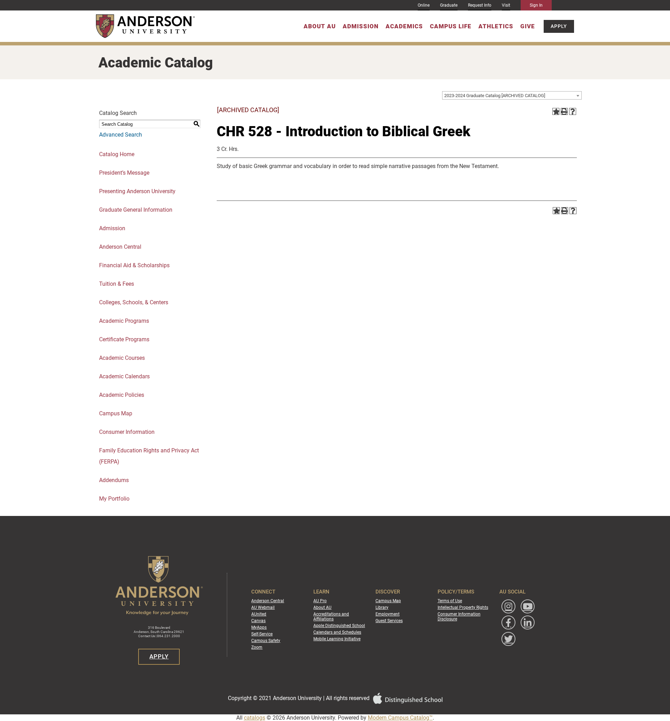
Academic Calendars (124, 376)
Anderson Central (120, 246)
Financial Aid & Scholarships (134, 265)
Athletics (495, 26)
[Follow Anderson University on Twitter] (508, 639)
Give (527, 26)
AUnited (258, 614)
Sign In (536, 5)
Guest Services (389, 620)
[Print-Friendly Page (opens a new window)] (564, 111)
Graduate (448, 5)
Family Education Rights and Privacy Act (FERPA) (149, 456)
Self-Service (262, 634)
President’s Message (124, 172)
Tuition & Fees (116, 284)
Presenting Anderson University (137, 191)
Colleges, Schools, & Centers (133, 302)
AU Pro (320, 600)
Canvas (258, 620)
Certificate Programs (124, 339)
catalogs (254, 717)
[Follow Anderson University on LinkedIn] (528, 622)
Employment (387, 614)
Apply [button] (559, 26)
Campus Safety (265, 640)
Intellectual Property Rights (463, 607)
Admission (361, 26)
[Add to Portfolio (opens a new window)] (555, 111)
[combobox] (512, 95)
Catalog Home (116, 154)
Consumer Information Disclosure (459, 616)
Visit (506, 5)
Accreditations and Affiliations (331, 616)
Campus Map (115, 413)
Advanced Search (120, 134)
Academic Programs (124, 321)
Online (424, 5)
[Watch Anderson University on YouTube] (528, 606)
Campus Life (450, 26)
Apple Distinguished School (339, 625)
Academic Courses (122, 358)
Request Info (479, 5)
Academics (404, 26)
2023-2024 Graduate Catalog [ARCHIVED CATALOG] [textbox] (494, 95)
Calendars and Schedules (337, 632)
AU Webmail (263, 607)
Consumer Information (127, 432)
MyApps (259, 627)
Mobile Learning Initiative (336, 638)
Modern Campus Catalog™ (400, 717)
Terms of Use (450, 600)
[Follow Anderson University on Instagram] (508, 606)
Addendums (114, 480)
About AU (320, 26)
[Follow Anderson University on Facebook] (508, 622)
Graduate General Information (135, 209)
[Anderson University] (145, 26)
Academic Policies (121, 395)
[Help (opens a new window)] (572, 111)
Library (381, 607)
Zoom (256, 647)
